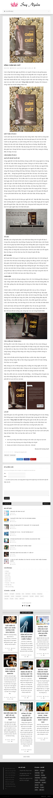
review (12, 596)
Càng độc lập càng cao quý (17, 511)
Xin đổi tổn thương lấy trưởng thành (20, 545)
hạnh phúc (28, 593)
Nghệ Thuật (7, 573)
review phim (18, 596)
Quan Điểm (7, 575)
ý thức (16, 598)
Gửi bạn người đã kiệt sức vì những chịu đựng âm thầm (25, 539)
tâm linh (37, 596)
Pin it (34, 459)
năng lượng (39, 593)
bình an (6, 593)
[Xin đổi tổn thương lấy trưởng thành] (6, 547)
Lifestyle (7, 571)
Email (5, 476)
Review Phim (8, 577)
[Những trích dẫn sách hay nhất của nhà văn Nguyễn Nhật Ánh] (42, 620)
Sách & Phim (8, 581)
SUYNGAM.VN (21, 68)
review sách (12, 455)
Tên (5, 473)
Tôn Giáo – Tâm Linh (9, 582)
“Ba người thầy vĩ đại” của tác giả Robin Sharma (23, 518)
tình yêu (6, 598)
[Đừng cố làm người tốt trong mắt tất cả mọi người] (6, 526)
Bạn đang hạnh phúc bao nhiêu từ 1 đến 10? (21, 552)
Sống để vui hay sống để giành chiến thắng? (26, 637)
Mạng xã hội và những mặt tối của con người (26, 674)
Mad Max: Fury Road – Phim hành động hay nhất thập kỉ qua (43, 717)
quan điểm (7, 596)
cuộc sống (18, 593)
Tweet (20, 459)
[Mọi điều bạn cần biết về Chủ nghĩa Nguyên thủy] (10, 707)
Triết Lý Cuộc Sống (9, 586)
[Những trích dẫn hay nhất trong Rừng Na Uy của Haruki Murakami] (42, 663)
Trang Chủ (43, 796)
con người (12, 593)
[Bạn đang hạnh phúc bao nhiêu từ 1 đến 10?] (6, 554)
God (23, 593)
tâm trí (42, 596)
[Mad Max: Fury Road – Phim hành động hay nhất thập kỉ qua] (42, 706)
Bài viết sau (46, 503)
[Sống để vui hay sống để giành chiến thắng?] (26, 624)
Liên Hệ (48, 796)
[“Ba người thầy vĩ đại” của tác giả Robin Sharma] (6, 520)
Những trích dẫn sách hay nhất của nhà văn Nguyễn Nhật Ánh (43, 631)
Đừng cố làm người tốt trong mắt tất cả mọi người (24, 525)
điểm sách (7, 455)
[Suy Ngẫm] (26, 4)
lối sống (33, 593)
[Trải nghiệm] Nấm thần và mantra (10, 671)
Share (27, 459)
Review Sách (14, 68)
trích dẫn (31, 596)
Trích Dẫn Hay (8, 584)
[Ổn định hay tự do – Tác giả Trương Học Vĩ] (6, 533)
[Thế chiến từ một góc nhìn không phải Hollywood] (10, 619)
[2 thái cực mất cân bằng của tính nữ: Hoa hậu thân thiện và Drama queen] (6, 561)
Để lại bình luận (29, 68)
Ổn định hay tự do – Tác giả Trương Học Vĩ (21, 532)
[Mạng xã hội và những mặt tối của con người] (26, 665)
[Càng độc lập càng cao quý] (6, 513)
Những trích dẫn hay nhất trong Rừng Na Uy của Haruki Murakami (43, 674)
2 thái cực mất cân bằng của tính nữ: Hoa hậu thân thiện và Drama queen (28, 560)
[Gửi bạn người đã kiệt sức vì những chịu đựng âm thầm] (6, 540)
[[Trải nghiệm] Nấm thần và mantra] (10, 660)
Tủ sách (11, 598)
